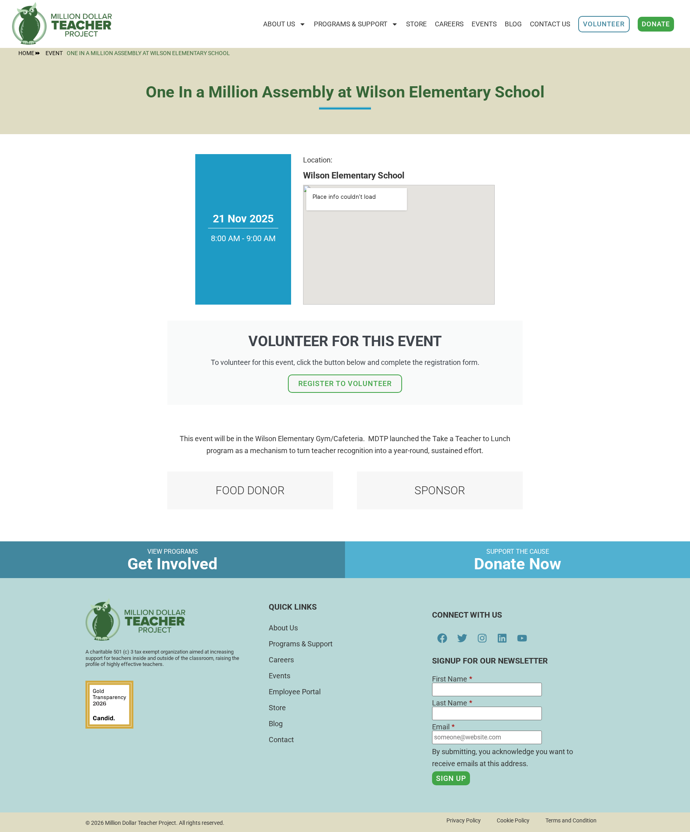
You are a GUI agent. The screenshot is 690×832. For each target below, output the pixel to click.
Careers (449, 24)
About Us (279, 24)
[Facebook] (442, 638)
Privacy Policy (463, 820)
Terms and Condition (571, 820)
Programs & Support (350, 24)
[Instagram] (482, 638)
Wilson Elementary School (353, 175)
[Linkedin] (502, 638)
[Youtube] (522, 638)
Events (484, 24)
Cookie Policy (513, 820)
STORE (416, 24)
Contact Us (550, 24)
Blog (513, 24)
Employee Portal (295, 691)
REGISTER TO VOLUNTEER (345, 383)
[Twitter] (462, 638)
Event (54, 53)
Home (26, 53)
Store (277, 707)
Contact (281, 739)
